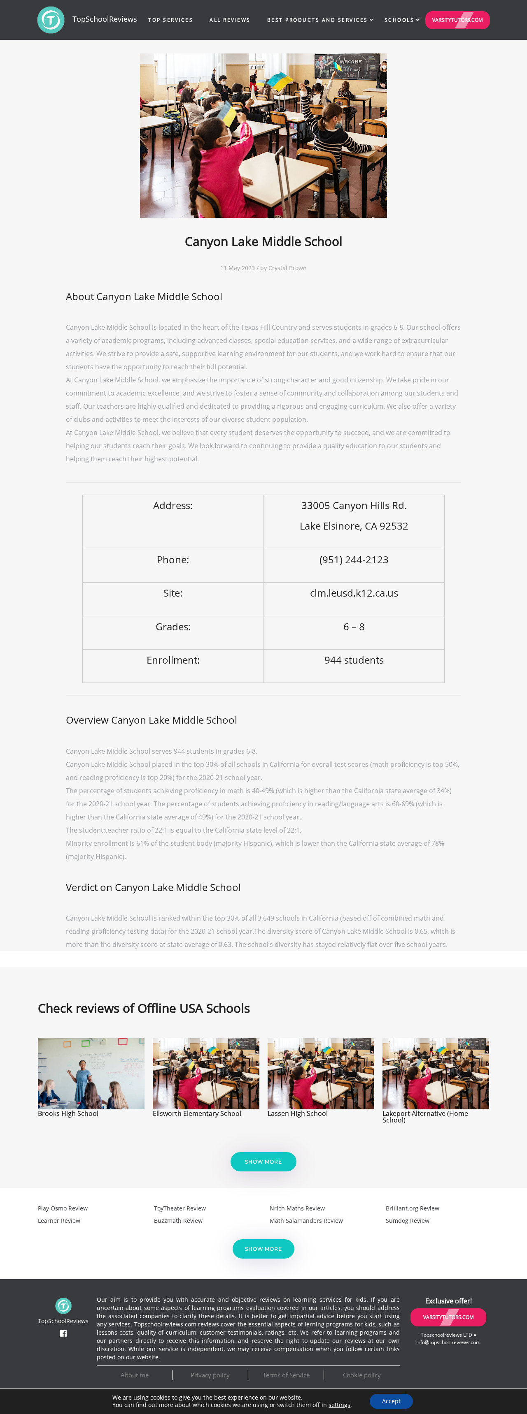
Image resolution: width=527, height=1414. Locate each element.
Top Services (170, 19)
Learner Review (59, 1220)
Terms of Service (286, 1375)
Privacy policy (210, 1375)
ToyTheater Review (180, 1208)
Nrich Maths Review (297, 1208)
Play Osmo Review (63, 1208)
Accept (391, 1401)
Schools (400, 19)
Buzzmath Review (178, 1220)
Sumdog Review (407, 1220)
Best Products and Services (317, 19)
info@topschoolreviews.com (448, 1342)
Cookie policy (362, 1375)
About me (135, 1375)
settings (339, 1405)
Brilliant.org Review (412, 1208)
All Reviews (230, 19)
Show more (263, 1162)
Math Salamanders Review (306, 1220)
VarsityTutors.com (457, 19)
